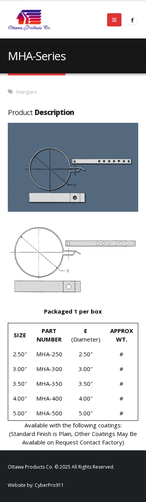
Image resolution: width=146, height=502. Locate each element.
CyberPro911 (49, 485)
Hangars (26, 91)
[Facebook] (132, 19)
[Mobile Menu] (114, 19)
